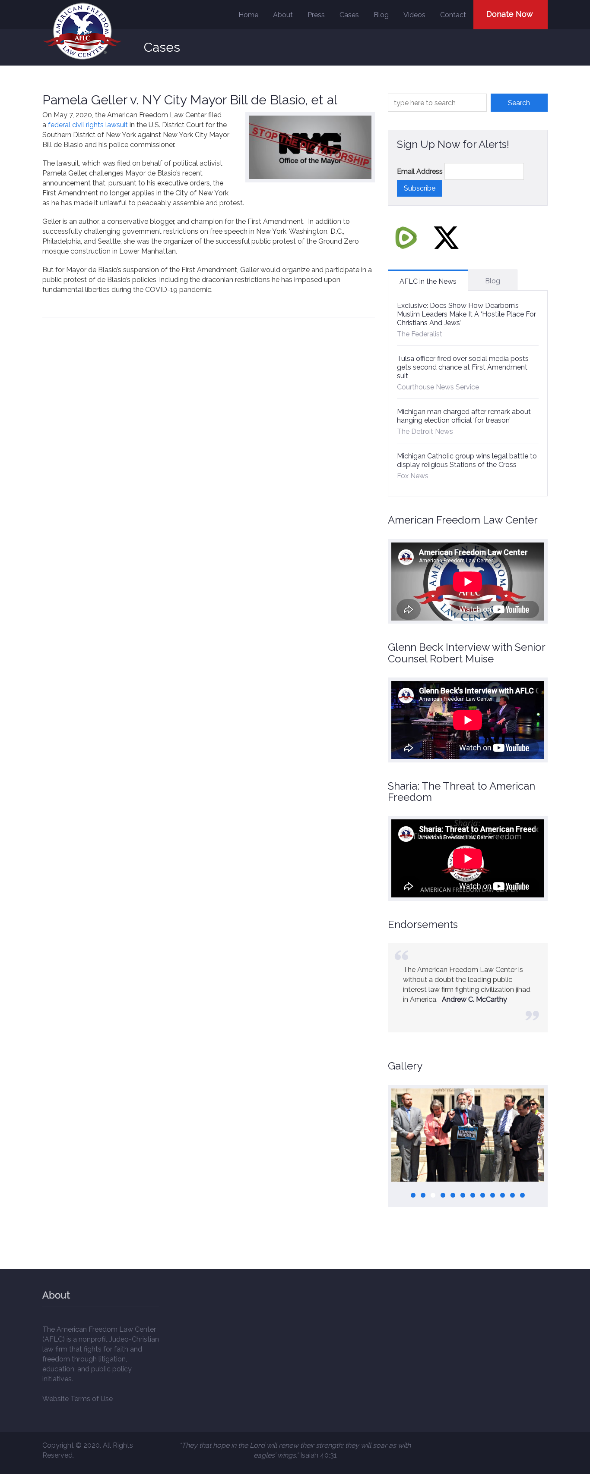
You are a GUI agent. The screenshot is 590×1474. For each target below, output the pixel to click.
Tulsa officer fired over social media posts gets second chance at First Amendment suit (463, 367)
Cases (349, 15)
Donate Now (509, 14)
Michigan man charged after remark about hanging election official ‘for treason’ (464, 416)
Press (316, 15)
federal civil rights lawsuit (88, 125)
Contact (453, 15)
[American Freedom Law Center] (82, 31)
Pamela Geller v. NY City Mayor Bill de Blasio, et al (189, 99)
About (283, 15)
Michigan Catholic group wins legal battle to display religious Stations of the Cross (467, 460)
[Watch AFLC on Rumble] (406, 237)
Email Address (420, 171)
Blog (381, 15)
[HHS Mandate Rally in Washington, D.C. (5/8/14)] (467, 1135)
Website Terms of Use (77, 1399)
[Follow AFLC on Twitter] (446, 237)
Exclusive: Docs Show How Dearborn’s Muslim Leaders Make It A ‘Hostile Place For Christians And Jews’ (466, 314)
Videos (414, 15)
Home (248, 15)
